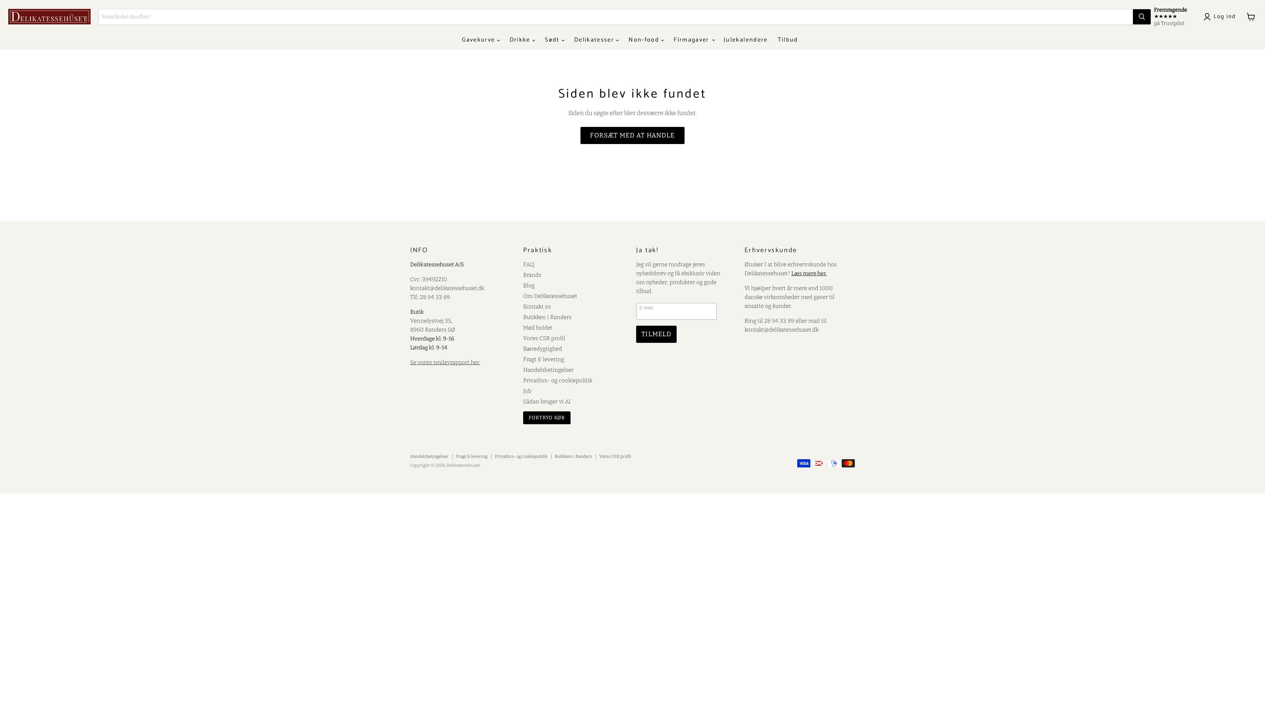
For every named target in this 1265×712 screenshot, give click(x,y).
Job (527, 391)
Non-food (645, 40)
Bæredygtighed (542, 348)
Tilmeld (656, 334)
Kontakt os (537, 306)
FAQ (528, 264)
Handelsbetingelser (548, 370)
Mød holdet (537, 327)
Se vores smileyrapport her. (445, 362)
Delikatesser (595, 40)
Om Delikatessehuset (550, 296)
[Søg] (1142, 16)
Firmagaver (692, 40)
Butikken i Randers (547, 317)
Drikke (521, 40)
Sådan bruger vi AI (547, 401)
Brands (532, 275)
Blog (529, 285)
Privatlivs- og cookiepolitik (557, 380)
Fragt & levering (543, 359)
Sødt (553, 40)
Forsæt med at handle (632, 135)
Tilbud (788, 40)
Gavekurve (479, 40)
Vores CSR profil (544, 338)
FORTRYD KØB (547, 418)
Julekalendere (746, 40)
